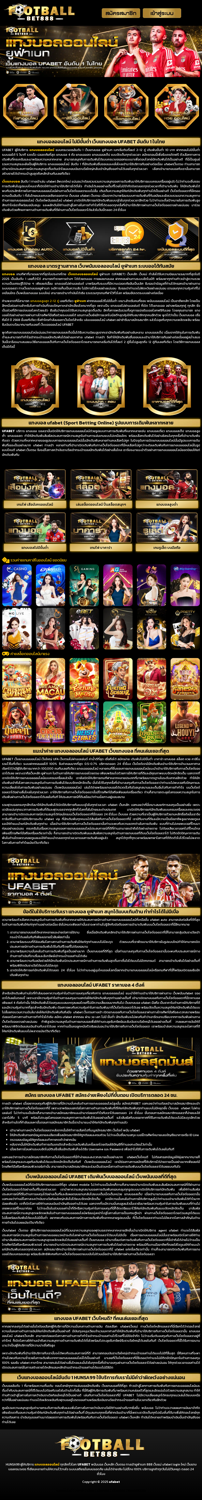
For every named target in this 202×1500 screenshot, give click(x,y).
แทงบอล (35, 149)
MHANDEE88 (136, 1490)
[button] (6, 585)
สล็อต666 (118, 1490)
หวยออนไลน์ (64, 1490)
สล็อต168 (102, 1490)
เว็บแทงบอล (11, 181)
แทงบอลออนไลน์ (47, 1464)
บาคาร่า (79, 1490)
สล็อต (90, 1490)
